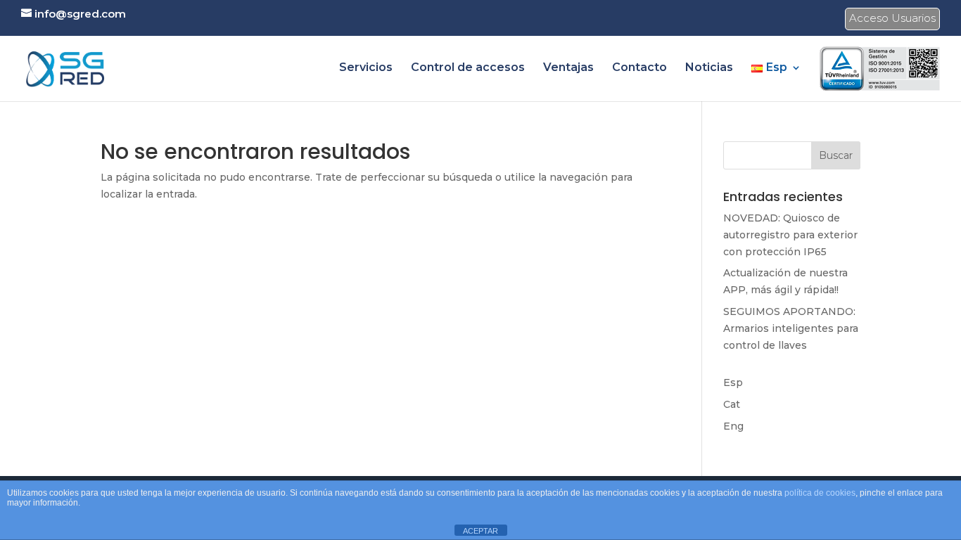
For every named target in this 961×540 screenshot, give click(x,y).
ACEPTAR (480, 531)
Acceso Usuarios (892, 20)
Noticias (709, 68)
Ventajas (568, 68)
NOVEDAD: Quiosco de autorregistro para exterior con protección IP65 (790, 235)
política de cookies (819, 493)
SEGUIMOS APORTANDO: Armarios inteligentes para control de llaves (790, 328)
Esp (733, 382)
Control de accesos (468, 68)
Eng (733, 426)
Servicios (366, 68)
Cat (731, 404)
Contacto (639, 68)
